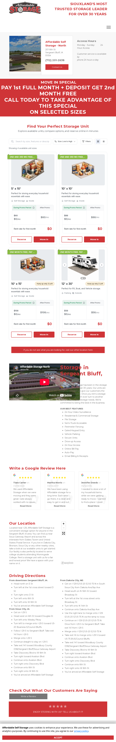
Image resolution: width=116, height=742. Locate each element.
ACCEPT (58, 737)
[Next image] (102, 265)
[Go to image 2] (84, 278)
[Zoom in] (64, 524)
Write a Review (28, 696)
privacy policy (81, 731)
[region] (83, 542)
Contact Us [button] (57, 67)
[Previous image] (65, 265)
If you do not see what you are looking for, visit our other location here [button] (58, 350)
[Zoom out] (64, 528)
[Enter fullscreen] (64, 533)
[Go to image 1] (82, 278)
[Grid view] (98, 141)
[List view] (103, 141)
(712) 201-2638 (54, 60)
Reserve (21, 239)
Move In (44, 239)
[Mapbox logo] (67, 563)
